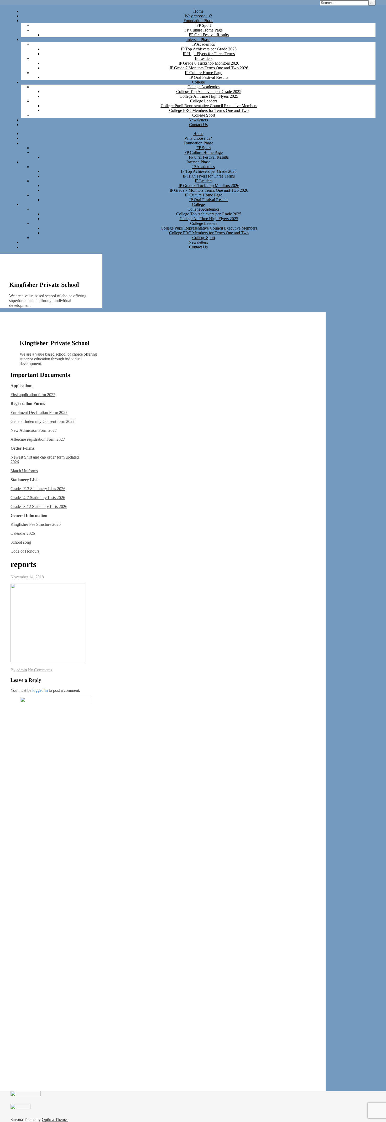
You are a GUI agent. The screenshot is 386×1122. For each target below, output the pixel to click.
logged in (40, 690)
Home (198, 11)
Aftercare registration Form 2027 (38, 439)
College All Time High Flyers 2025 (209, 96)
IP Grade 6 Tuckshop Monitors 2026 (209, 63)
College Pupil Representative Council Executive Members (209, 105)
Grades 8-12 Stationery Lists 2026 (39, 506)
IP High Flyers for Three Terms (209, 53)
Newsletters (198, 120)
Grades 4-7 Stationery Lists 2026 (38, 497)
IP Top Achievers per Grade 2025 (209, 49)
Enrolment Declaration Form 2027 (39, 412)
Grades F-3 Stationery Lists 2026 (38, 488)
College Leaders (203, 101)
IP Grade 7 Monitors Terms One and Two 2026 (209, 68)
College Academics (203, 87)
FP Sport (203, 25)
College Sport (203, 115)
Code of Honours (25, 551)
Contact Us (198, 124)
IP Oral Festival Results (208, 77)
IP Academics (203, 44)
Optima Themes (55, 1119)
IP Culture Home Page (203, 72)
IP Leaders (203, 58)
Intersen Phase (198, 39)
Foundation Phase (198, 20)
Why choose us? (198, 16)
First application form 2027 (33, 394)
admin (22, 670)
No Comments (40, 670)
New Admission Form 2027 (34, 430)
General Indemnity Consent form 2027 (43, 421)
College (198, 82)
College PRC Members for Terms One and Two (209, 110)
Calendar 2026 (23, 533)
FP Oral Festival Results (209, 35)
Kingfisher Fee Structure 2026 (36, 524)
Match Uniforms (24, 471)
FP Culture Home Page (203, 30)
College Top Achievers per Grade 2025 (208, 91)
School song (21, 542)
